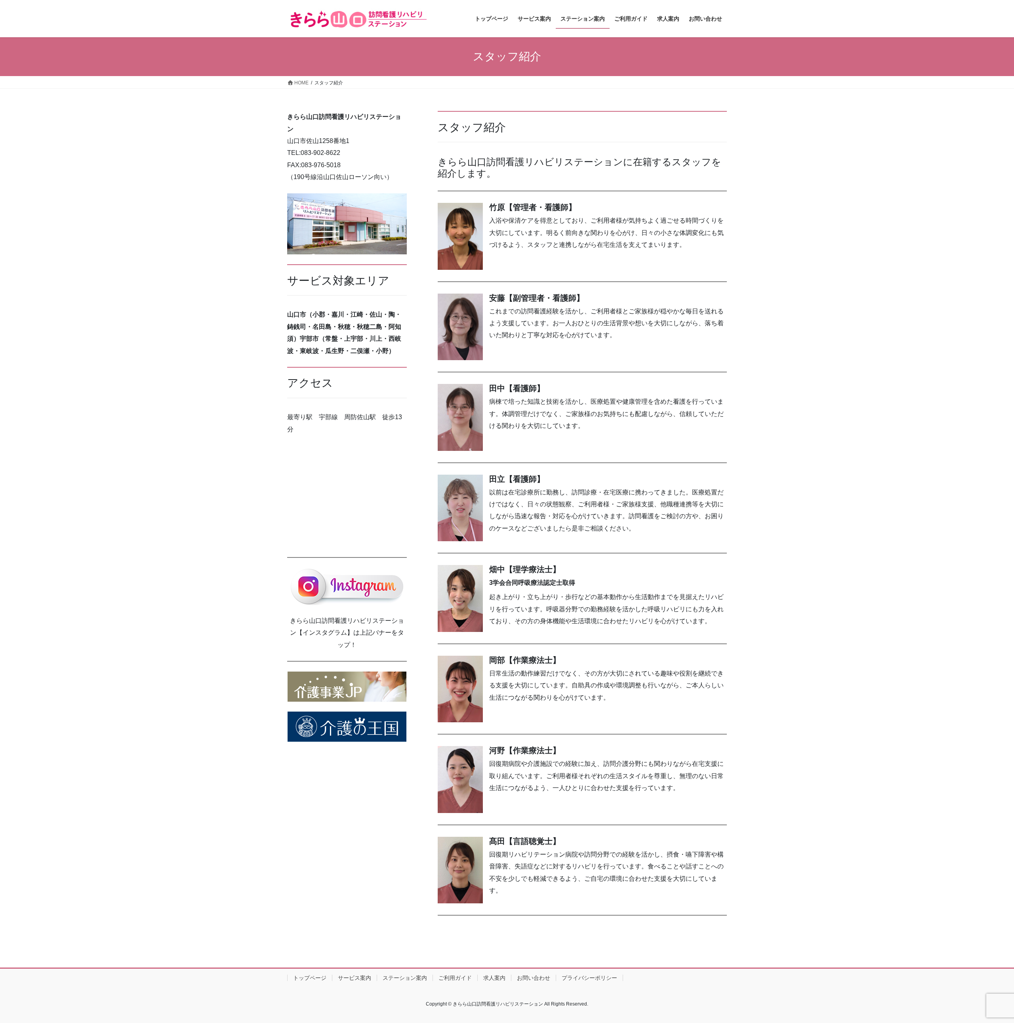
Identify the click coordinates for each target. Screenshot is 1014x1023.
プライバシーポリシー (589, 978)
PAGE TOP (984, 985)
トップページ (309, 978)
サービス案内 (354, 978)
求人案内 (494, 978)
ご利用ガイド (455, 978)
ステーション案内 (405, 978)
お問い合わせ (533, 978)
